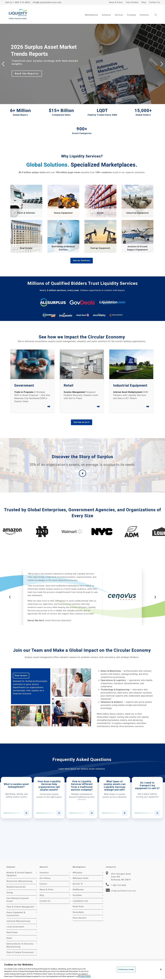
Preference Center (126, 969)
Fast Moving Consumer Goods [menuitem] (17, 899)
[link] (26, 201)
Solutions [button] (106, 15)
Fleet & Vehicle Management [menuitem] (20, 907)
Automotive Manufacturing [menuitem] (19, 881)
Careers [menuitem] (43, 884)
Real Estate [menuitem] (12, 932)
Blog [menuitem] (144, 2)
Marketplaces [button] (91, 15)
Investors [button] (144, 15)
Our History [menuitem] (45, 878)
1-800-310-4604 (21, 2)
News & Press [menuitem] (116, 2)
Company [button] (131, 15)
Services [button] (119, 15)
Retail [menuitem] (9, 938)
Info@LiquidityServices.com (47, 2)
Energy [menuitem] (9, 892)
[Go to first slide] (162, 64)
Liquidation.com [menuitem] (80, 901)
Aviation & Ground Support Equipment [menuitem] (19, 874)
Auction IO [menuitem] (78, 884)
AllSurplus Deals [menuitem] (80, 878)
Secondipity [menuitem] (78, 912)
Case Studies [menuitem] (132, 2)
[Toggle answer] (26, 813)
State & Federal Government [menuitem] (20, 952)
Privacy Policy (85, 976)
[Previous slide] (3, 64)
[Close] (161, 969)
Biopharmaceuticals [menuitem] (16, 887)
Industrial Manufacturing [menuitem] (18, 921)
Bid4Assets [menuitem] (78, 889)
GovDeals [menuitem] (77, 895)
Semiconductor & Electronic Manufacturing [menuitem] (20, 945)
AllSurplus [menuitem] (77, 872)
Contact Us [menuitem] (154, 2)
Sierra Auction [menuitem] (79, 918)
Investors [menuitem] (44, 872)
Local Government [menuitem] (15, 927)
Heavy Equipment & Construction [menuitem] (15, 914)
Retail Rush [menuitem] (78, 906)
